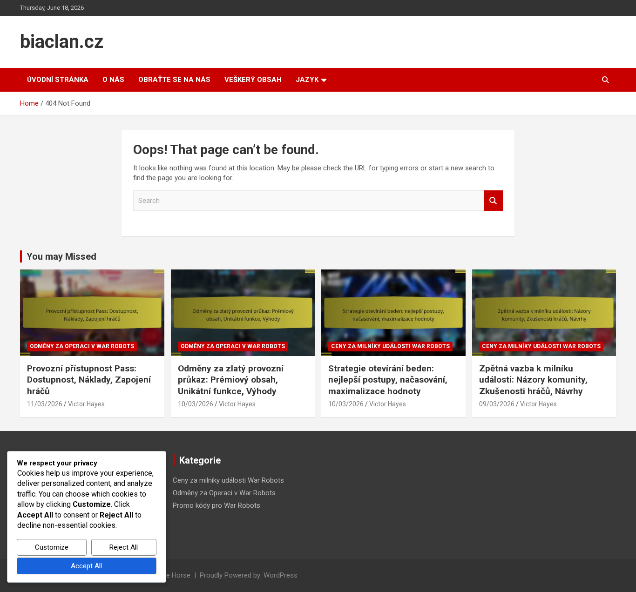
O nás (113, 79)
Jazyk (307, 79)
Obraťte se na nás (174, 79)
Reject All (123, 547)
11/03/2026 (44, 404)
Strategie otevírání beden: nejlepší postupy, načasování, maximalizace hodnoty (387, 380)
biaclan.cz (61, 42)
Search (493, 200)
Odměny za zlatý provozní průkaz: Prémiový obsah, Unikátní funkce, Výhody (231, 380)
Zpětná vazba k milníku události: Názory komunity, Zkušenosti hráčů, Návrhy (533, 380)
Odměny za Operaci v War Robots (82, 346)
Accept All (86, 566)
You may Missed (61, 256)
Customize (51, 547)
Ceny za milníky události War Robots (390, 346)
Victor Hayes (86, 404)
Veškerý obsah (253, 79)
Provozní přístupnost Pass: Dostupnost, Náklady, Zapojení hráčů (89, 380)
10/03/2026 (195, 404)
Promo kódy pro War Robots (216, 505)
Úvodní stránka (57, 79)
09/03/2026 (496, 404)
